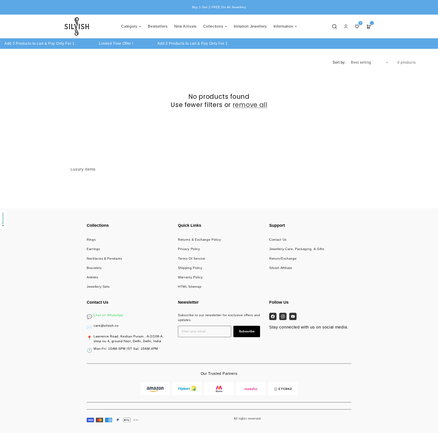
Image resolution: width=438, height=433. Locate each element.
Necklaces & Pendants (104, 258)
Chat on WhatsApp (108, 315)
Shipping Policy (190, 268)
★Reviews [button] (3, 219)
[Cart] (368, 26)
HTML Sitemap (189, 286)
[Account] (346, 26)
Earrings (93, 249)
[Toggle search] (334, 26)
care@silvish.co (106, 325)
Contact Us (278, 239)
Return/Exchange (283, 258)
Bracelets (94, 268)
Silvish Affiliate (280, 268)
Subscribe (247, 331)
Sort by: (339, 62)
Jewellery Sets (98, 286)
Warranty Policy (190, 277)
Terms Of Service (191, 258)
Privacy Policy (189, 249)
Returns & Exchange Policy (199, 239)
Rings (91, 239)
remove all (250, 105)
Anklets (92, 277)
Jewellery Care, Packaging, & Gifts (296, 249)
